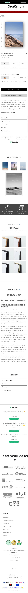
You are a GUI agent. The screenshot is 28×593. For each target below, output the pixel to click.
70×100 (23, 66)
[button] (1, 7)
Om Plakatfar (6, 523)
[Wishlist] (23, 7)
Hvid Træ (14, 81)
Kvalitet (5, 124)
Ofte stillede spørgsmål (8, 520)
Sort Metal (23, 81)
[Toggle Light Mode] (3, 16)
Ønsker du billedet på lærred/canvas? (12, 95)
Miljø (4, 127)
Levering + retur (7, 121)
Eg (14, 77)
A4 (14, 63)
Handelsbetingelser (7, 526)
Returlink (5, 535)
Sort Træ (5, 81)
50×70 (14, 66)
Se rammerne (15, 74)
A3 (5, 66)
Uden (5, 77)
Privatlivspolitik (6, 529)
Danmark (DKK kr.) (13, 577)
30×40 (23, 63)
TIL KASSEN (23, 2)
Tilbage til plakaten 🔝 (14, 224)
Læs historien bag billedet (8, 112)
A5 (5, 63)
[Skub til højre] (16, 50)
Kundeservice (6, 130)
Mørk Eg (23, 77)
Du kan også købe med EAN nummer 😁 (12, 587)
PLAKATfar (12, 590)
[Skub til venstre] (11, 50)
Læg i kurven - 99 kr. (14, 89)
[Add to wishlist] (25, 53)
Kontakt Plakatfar (7, 532)
